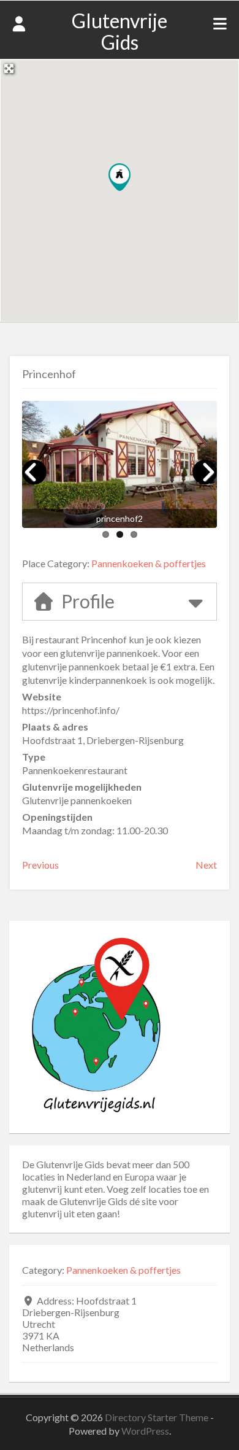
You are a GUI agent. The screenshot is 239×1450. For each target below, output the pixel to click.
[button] (119, 177)
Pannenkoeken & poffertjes (148, 563)
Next (206, 864)
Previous (40, 864)
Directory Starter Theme (157, 1417)
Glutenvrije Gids (119, 31)
